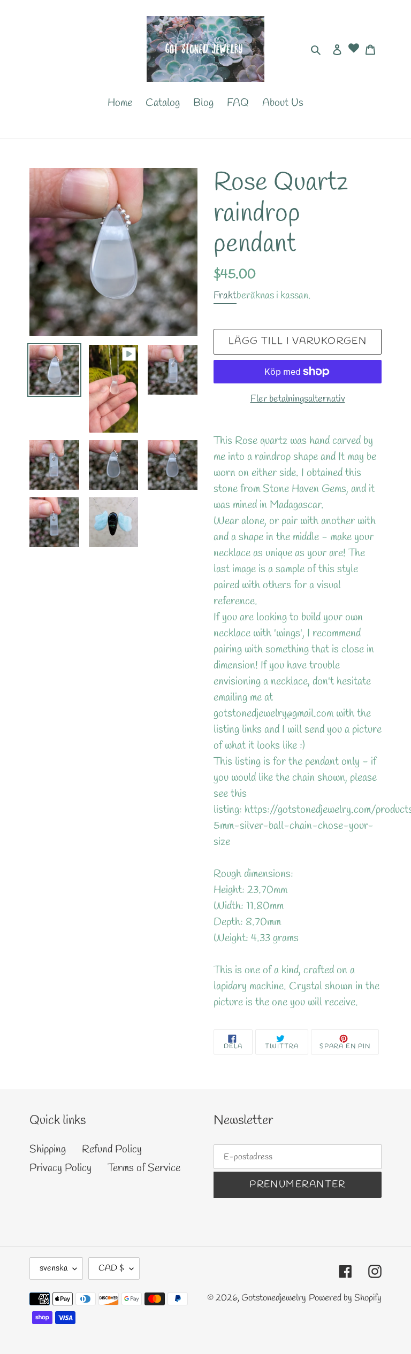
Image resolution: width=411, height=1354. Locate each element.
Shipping (47, 1149)
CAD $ (111, 1268)
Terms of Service (144, 1168)
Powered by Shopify (345, 1298)
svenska (53, 1268)
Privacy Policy (60, 1168)
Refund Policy (112, 1149)
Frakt (225, 296)
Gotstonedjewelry (273, 1298)
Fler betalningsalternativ (297, 399)
